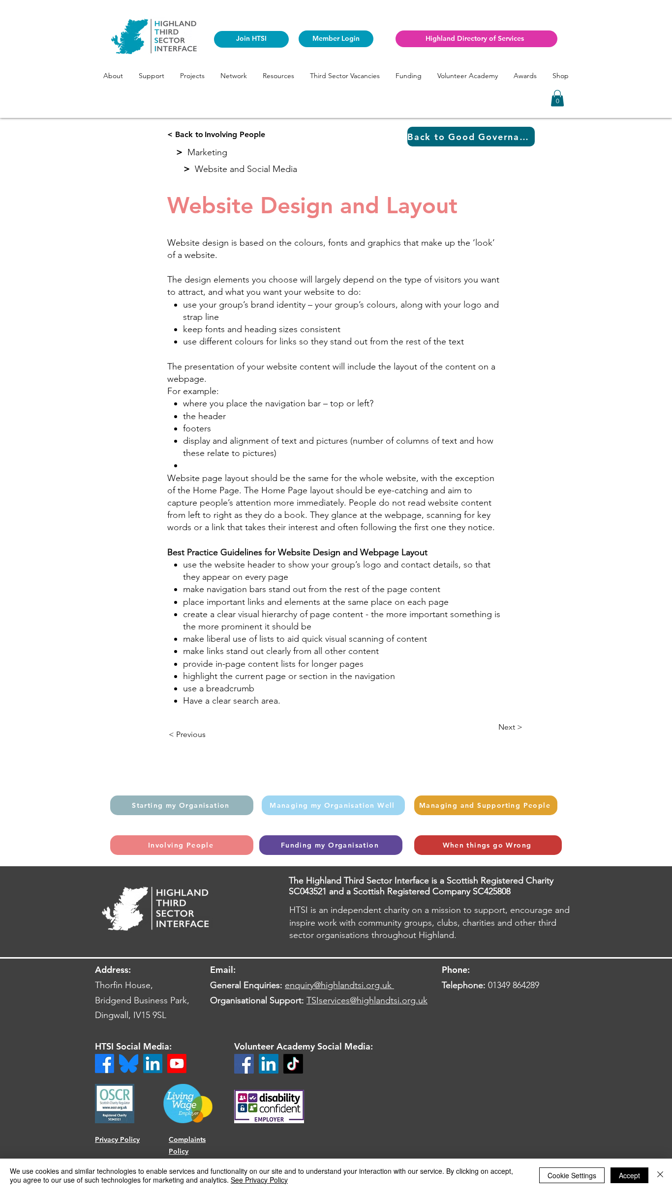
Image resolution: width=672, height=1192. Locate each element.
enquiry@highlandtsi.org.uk (338, 985)
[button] (113, 75)
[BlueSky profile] (128, 1063)
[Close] (660, 1175)
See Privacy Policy (259, 1180)
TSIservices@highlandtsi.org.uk (367, 1000)
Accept (629, 1175)
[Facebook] (244, 1064)
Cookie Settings (572, 1175)
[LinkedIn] (268, 1064)
